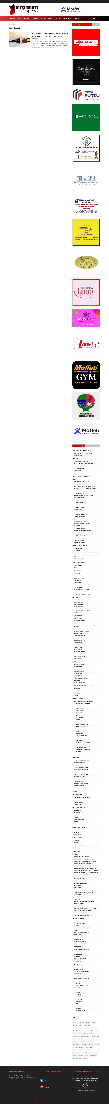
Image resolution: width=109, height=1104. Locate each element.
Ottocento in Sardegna (80, 897)
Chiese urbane (80, 507)
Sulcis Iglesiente (80, 1010)
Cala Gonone (88, 1025)
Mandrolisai (79, 992)
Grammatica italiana (79, 620)
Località (87, 1039)
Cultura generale (79, 800)
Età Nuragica (77, 887)
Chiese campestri (80, 502)
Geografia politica (79, 604)
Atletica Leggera (80, 708)
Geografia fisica (78, 602)
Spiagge (74, 854)
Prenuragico (77, 899)
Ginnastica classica (81, 722)
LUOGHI (43, 18)
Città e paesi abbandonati (81, 976)
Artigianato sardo (79, 493)
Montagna (75, 757)
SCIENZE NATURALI (77, 837)
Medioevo (76, 925)
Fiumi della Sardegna (80, 772)
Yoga (77, 754)
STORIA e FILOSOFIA (78, 918)
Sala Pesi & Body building (82, 745)
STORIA (50, 18)
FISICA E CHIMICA (77, 565)
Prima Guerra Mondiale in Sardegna (84, 901)
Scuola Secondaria (87, 1052)
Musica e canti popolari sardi (82, 523)
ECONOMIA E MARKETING (79, 546)
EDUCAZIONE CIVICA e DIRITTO (81, 554)
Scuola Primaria (77, 1052)
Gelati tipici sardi (79, 578)
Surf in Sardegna (80, 535)
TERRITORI (36, 18)
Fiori (80, 1033)
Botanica (76, 842)
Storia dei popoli (78, 939)
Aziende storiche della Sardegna (83, 495)
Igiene (77, 731)
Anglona (78, 981)
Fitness (78, 719)
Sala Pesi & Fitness (81, 747)
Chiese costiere (80, 505)
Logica (76, 695)
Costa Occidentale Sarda (90, 1028)
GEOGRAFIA (75, 597)
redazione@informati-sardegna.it (43, 1099)
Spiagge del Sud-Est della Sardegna (84, 866)
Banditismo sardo (79, 881)
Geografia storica (79, 607)
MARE (19, 18)
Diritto (76, 556)
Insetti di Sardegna (79, 776)
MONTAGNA (27, 18)
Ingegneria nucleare (80, 959)
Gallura (78, 987)
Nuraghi (97, 1044)
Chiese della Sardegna (80, 500)
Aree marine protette (80, 664)
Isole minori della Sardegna (82, 669)
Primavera (95, 1050)
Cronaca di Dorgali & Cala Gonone (83, 463)
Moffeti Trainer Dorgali (80, 698)
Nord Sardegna (83, 1044)
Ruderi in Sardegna (79, 651)
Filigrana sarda (80, 528)
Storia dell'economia (80, 941)
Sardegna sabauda (79, 906)
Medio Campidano (80, 997)
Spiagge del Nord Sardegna (81, 856)
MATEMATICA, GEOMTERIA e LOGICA (82, 686)
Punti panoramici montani (81, 783)
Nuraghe (91, 1044)
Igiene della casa (79, 819)
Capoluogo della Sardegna (82, 971)
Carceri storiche (79, 629)
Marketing (77, 550)
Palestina (75, 1050)
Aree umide (77, 626)
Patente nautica (78, 802)
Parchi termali (78, 647)
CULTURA (57, 18)
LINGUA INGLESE (77, 615)
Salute (76, 821)
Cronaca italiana (79, 468)
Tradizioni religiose (79, 540)
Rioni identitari (78, 649)
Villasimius (85, 1058)
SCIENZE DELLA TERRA (78, 827)
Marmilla (78, 994)
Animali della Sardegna (80, 484)
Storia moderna (78, 946)
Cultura (75, 479)
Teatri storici (77, 658)
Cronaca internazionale (81, 466)
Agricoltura (77, 830)
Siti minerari (77, 654)
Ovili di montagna (78, 779)
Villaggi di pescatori (79, 682)
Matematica (76, 1041)
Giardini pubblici (78, 633)
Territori (75, 964)
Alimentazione (78, 810)
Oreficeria (77, 525)
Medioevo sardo (78, 894)
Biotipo (77, 715)
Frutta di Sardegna (79, 576)
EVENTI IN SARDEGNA (78, 562)
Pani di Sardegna (78, 585)
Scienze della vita (79, 845)
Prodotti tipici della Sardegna (82, 594)
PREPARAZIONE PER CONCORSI (81, 797)
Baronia (88, 1022)
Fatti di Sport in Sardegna (81, 473)
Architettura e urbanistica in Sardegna (85, 488)
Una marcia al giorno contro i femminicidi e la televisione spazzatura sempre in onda (50, 34)
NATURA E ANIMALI (77, 794)
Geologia (76, 832)
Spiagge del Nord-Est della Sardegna (84, 859)
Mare (74, 662)
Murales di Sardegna (80, 519)
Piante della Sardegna (82, 767)
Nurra (77, 1003)
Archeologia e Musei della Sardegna (84, 486)
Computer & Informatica (80, 952)
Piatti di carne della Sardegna (82, 589)
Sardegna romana (79, 903)
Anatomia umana (78, 812)
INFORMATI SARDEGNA (20, 1099)
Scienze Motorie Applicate (83, 749)
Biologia (76, 840)
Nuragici (75, 1047)
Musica (74, 791)
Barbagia (78, 983)
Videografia (77, 961)
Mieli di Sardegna (79, 582)
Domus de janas (95, 1030)
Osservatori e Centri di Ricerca (82, 530)
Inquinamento (79, 733)
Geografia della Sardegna (81, 631)
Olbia (87, 1047)
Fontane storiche (79, 512)
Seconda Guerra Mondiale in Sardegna (85, 908)
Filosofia (76, 921)
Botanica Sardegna (79, 762)
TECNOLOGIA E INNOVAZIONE (80, 949)
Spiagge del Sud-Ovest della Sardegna (85, 868)
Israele (81, 1039)
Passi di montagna (79, 781)
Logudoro (78, 990)
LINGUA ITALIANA (77, 618)
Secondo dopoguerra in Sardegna (83, 910)
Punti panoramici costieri (81, 678)
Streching (78, 751)
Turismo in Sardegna (79, 542)
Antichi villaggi (78, 967)
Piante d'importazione (82, 765)
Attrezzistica (79, 710)
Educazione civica (79, 559)
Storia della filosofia (80, 944)
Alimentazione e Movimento (83, 703)
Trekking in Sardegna (80, 788)
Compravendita (78, 548)
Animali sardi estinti (79, 878)
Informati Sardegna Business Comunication (81, 611)
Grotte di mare (78, 666)
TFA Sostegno (77, 804)
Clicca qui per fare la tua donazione (86, 1090)
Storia (74, 876)
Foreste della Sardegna (81, 774)
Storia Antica (78, 934)
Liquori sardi (77, 580)
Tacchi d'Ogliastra (79, 785)
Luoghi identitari (78, 638)
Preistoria (77, 930)
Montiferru (79, 1001)
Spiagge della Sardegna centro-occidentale (86, 870)
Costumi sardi (78, 509)
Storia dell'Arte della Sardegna (83, 538)
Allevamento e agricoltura (81, 481)
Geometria (77, 691)
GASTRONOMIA (67, 18)
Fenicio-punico (78, 890)
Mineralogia (77, 834)
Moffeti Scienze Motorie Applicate (83, 701)
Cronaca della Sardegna (81, 461)
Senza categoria (77, 848)
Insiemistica (77, 693)
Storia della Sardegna (83, 1055)
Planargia (78, 1008)
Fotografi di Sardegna (80, 514)
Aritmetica (77, 688)
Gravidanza (79, 729)
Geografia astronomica (80, 600)
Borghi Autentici (78, 969)
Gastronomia (76, 571)
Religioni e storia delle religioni (83, 453)
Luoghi (74, 624)
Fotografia (77, 956)
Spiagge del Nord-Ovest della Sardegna (85, 861)
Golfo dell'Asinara (85, 1036)
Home (10, 24)
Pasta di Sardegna (79, 587)
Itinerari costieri (79, 671)
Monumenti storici (79, 642)
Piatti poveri (77, 592)
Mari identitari (78, 676)
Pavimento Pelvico (80, 738)
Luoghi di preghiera (79, 635)
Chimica (76, 567)
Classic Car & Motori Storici (81, 476)
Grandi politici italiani (80, 923)
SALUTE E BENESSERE (78, 807)
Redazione (35, 38)
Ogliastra (78, 1006)
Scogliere (77, 680)
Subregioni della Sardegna (81, 978)
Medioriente (90, 1041)
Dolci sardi (77, 573)
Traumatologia (78, 824)
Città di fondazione (79, 974)
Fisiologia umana (78, 815)
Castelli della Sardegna (81, 883)
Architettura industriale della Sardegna (86, 491)
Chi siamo (77, 18)
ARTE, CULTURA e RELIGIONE (80, 451)
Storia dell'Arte (78, 455)
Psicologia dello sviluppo (83, 742)
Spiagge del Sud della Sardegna (83, 863)
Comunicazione (78, 954)
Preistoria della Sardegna (85, 1050)
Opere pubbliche (78, 645)
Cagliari (81, 1025)
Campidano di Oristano (82, 985)
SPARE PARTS (76, 851)
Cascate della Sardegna (81, 769)
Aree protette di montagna (81, 760)
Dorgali (75, 1033)
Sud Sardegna (93, 1055)
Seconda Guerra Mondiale (81, 932)
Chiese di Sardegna (77, 1028)
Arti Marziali (79, 706)
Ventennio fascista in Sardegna (83, 915)
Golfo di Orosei (95, 1036)
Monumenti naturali (79, 640)
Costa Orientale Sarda (78, 1030)
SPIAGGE (12, 18)
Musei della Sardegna (80, 521)
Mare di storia (78, 673)
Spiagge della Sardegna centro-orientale (86, 872)
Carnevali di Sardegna (80, 497)
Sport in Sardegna (79, 533)
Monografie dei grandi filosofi (82, 928)
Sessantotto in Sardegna (81, 913)
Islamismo (75, 1039)
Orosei (91, 1047)
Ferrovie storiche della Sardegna (83, 892)
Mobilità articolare (81, 735)
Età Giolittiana (78, 885)
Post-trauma (79, 740)
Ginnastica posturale (82, 726)
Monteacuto (79, 999)
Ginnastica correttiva (82, 724)
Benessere (79, 713)
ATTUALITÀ (75, 459)
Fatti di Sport (77, 470)
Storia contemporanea (80, 937)
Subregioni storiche (79, 656)
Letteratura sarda (79, 516)
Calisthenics (79, 717)
